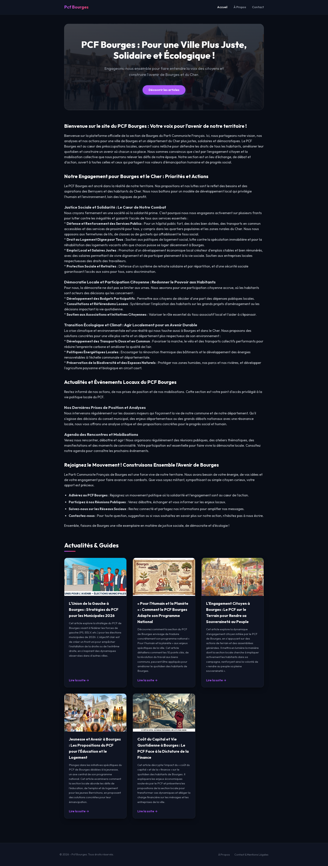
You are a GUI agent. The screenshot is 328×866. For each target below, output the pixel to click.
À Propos (239, 7)
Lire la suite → (79, 680)
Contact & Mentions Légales (251, 854)
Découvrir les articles (164, 90)
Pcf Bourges (76, 7)
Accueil (222, 7)
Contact (258, 7)
